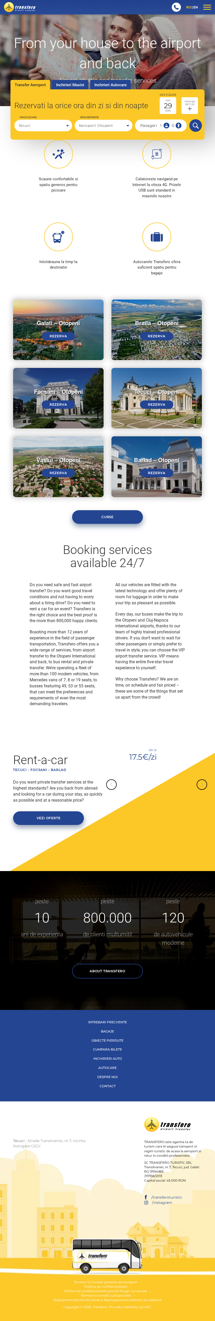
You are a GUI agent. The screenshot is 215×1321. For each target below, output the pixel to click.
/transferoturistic (166, 1197)
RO (188, 7)
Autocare (107, 1068)
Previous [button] (116, 790)
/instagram (162, 1202)
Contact (108, 1086)
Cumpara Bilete (107, 1049)
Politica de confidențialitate (105, 1287)
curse (107, 517)
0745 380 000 (176, 7)
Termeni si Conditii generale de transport (105, 1282)
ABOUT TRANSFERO (107, 971)
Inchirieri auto (107, 1059)
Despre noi (107, 1077)
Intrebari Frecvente (107, 1022)
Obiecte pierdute (107, 1040)
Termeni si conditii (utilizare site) (106, 1295)
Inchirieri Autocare (110, 85)
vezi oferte (49, 818)
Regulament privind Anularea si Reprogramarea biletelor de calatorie (107, 1300)
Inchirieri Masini (70, 85)
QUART (145, 1307)
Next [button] (196, 779)
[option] (156, 752)
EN (195, 7)
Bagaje (107, 1031)
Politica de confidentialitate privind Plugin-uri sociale (105, 1291)
